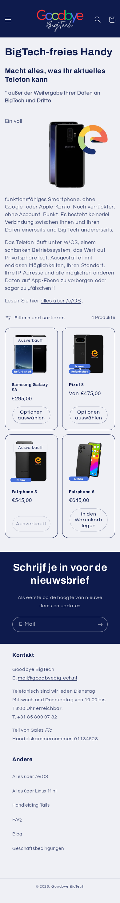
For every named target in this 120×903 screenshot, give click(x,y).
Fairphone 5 (24, 491)
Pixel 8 (76, 384)
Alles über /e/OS (30, 776)
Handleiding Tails (31, 805)
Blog (17, 834)
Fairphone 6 (81, 491)
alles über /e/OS (61, 301)
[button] (8, 20)
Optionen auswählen (31, 415)
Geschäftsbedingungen (38, 848)
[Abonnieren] (100, 624)
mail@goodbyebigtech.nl (47, 677)
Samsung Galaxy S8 (30, 387)
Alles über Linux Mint (34, 791)
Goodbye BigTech (67, 886)
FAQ (17, 819)
